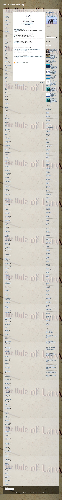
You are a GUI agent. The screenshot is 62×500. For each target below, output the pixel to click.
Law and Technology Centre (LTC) (50, 341)
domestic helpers (7, 239)
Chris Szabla (48, 249)
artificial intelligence (8, 152)
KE (5, 13)
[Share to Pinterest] (26, 55)
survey (6, 465)
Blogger (44, 492)
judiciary (6, 333)
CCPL (5, 53)
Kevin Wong (47, 167)
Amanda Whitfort (48, 115)
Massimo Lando (48, 298)
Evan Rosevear (48, 265)
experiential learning (8, 266)
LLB (5, 88)
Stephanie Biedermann (49, 204)
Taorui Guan (48, 208)
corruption (6, 209)
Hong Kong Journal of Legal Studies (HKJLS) (51, 357)
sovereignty (6, 456)
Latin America (7, 93)
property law (6, 404)
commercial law (7, 183)
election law (6, 243)
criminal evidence (7, 212)
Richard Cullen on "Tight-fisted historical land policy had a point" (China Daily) (53, 77)
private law (6, 401)
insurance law (7, 308)
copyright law (7, 204)
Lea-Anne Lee (48, 168)
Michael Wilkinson (48, 303)
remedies (6, 416)
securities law (7, 436)
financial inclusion (7, 278)
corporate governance (8, 205)
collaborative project (8, 181)
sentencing (6, 439)
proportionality (7, 405)
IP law (5, 80)
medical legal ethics (7, 371)
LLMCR (6, 89)
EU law (6, 69)
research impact (7, 31)
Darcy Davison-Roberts (49, 127)
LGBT (5, 86)
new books (6, 25)
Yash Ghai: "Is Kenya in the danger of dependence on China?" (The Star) (53, 95)
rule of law (6, 434)
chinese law (21, 56)
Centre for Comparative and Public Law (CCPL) (51, 337)
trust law (6, 478)
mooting (6, 377)
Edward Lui (47, 135)
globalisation (7, 291)
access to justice (7, 139)
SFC (5, 114)
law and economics (7, 343)
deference (6, 227)
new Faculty (6, 24)
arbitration (6, 149)
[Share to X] (25, 55)
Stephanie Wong (48, 316)
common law (6, 185)
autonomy (6, 155)
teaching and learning (8, 468)
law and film (6, 345)
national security (7, 23)
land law (6, 338)
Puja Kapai (47, 184)
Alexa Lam (47, 231)
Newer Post (16, 82)
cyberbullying (6, 223)
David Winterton (48, 130)
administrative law (7, 141)
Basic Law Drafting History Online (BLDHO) (51, 368)
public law (6, 412)
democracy (6, 228)
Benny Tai (47, 243)
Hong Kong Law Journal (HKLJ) (50, 349)
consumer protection (8, 199)
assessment (6, 154)
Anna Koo (47, 238)
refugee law (6, 414)
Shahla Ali (47, 193)
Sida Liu (47, 198)
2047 (5, 36)
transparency (6, 477)
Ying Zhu (47, 223)
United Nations (7, 131)
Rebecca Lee (48, 186)
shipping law (6, 447)
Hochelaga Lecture (7, 75)
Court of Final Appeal (8, 65)
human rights (6, 296)
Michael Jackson (48, 175)
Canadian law (7, 59)
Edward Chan (48, 134)
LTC (5, 92)
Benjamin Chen (48, 120)
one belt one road (7, 386)
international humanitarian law (7, 321)
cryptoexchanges (7, 220)
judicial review (7, 331)
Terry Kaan (47, 317)
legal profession (7, 361)
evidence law (6, 264)
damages (6, 224)
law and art (6, 339)
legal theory (6, 363)
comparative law (7, 187)
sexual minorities (7, 444)
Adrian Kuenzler (48, 106)
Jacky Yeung (47, 152)
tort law (6, 470)
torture (6, 472)
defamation (6, 225)
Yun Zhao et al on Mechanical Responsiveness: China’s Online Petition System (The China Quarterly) (53, 66)
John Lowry (47, 279)
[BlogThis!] (24, 55)
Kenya (5, 85)
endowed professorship (8, 249)
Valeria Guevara (48, 212)
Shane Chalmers (48, 194)
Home (29, 82)
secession (6, 435)
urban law (6, 481)
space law (6, 457)
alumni (6, 142)
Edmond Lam (48, 132)
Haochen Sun (16, 52)
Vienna (6, 134)
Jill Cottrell (47, 275)
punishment (6, 413)
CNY (5, 57)
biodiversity (6, 162)
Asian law (6, 44)
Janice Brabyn (48, 271)
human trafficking (7, 298)
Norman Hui (47, 178)
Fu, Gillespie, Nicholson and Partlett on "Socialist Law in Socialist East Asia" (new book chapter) (53, 56)
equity (6, 260)
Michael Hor (48, 173)
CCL (5, 51)
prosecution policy (7, 407)
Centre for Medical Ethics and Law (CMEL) (51, 345)
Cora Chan (47, 123)
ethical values (7, 262)
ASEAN (6, 42)
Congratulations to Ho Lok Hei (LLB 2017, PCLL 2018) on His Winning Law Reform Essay (53, 72)
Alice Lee (47, 112)
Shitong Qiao (48, 197)
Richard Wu (47, 312)
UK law (6, 125)
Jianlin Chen (47, 273)
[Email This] (23, 55)
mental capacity (7, 373)
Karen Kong (47, 284)
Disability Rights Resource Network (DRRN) (51, 361)
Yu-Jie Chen (47, 325)
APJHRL (6, 40)
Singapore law (7, 117)
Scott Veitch (48, 191)
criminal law (6, 214)
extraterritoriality (7, 269)
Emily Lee (47, 136)
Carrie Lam (6, 61)
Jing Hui (47, 158)
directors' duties (7, 232)
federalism (6, 273)
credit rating (6, 210)
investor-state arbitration (7, 327)
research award (7, 28)
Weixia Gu (47, 216)
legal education (7, 359)
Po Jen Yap (47, 183)
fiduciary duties (7, 275)
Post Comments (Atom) (20, 85)
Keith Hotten (48, 287)
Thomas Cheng (48, 209)
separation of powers (8, 440)
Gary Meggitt (48, 143)
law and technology (7, 351)
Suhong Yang (48, 205)
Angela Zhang (48, 235)
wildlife (6, 483)
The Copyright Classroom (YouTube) (51, 372)
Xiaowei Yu (47, 219)
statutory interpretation (7, 464)
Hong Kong (6, 77)
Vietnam (6, 135)
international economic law (8, 319)
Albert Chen (48, 108)
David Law (47, 257)
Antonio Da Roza (48, 242)
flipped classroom (7, 280)
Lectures (6, 95)
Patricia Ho (47, 180)
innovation (6, 303)
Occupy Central (7, 103)
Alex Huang (47, 110)
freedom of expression (8, 283)
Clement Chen (25, 56)
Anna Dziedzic (48, 236)
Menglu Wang (48, 172)
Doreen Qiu (47, 260)
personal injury (7, 392)
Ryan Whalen (48, 187)
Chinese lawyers (7, 62)
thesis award (6, 32)
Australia (6, 46)
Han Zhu (47, 147)
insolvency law (7, 305)
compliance (6, 190)
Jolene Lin (47, 280)
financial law (6, 279)
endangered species (7, 247)
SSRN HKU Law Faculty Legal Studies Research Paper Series (51, 355)
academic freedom (7, 138)
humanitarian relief (7, 299)
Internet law (6, 82)
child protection (7, 167)
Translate (11, 490)
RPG (39, 56)
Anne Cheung (17, 56)
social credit (6, 450)
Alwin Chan (47, 113)
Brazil (5, 50)
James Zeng (47, 154)
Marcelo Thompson (49, 297)
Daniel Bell (47, 126)
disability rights (7, 234)
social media (6, 453)
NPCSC (6, 101)
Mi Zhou (47, 299)
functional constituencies (7, 289)
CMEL (5, 55)
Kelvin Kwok (48, 164)
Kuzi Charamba (48, 290)
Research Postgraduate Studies (50, 333)
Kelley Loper (48, 288)
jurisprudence (7, 334)
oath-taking (6, 384)
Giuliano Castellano (49, 145)
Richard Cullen (48, 310)
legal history (6, 360)
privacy (38, 56)
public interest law (7, 408)
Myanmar (6, 100)
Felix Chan (47, 139)
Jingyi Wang (47, 276)
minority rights (7, 375)
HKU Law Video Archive (49, 332)
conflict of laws (7, 194)
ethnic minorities (7, 263)
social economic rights (8, 451)
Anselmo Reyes (48, 240)
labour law (6, 337)
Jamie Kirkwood (48, 269)
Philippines (6, 107)
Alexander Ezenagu (49, 232)
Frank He (47, 142)
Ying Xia (47, 221)
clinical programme (7, 178)
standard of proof (7, 460)
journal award (7, 21)
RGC (5, 108)
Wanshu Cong (48, 320)
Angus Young (48, 116)
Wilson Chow (48, 217)
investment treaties (7, 324)
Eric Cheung (47, 261)
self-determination (7, 438)
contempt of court (7, 201)
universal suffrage (7, 480)
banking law (6, 157)
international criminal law (8, 316)
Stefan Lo (47, 201)
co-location (6, 180)
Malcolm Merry (48, 295)
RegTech (6, 111)
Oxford (6, 104)
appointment (7, 16)
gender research (7, 290)
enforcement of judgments (7, 252)
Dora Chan (47, 258)
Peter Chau (47, 182)
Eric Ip (47, 138)
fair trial (6, 271)
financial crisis (7, 276)
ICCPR (5, 78)
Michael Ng (47, 176)
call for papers (7, 166)
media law (6, 368)
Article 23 (6, 43)
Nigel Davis (47, 305)
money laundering (7, 376)
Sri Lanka (6, 119)
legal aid (6, 357)
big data (6, 161)
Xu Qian (47, 323)
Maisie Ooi (47, 294)
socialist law (6, 455)
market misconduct (7, 367)
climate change (7, 177)
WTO (5, 137)
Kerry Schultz (18, 62)
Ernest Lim (47, 262)
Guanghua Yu (48, 146)
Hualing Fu (47, 150)
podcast (6, 27)
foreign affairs (7, 282)
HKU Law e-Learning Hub (49, 373)
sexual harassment (7, 443)
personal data (7, 391)
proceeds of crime (7, 403)
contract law (6, 203)
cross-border (6, 217)
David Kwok (47, 128)
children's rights (7, 169)
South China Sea (7, 118)
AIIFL (5, 39)
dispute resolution (7, 237)
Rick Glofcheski (48, 313)
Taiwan (6, 122)
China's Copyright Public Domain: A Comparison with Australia (23, 34)
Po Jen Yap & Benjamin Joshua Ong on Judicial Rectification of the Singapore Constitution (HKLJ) (53, 100)
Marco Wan (47, 171)
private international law (8, 400)
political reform (7, 395)
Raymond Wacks (48, 309)
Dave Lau (47, 255)
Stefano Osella (48, 202)
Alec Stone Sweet (48, 109)
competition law (7, 189)
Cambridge (6, 58)
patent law (6, 389)
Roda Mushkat (48, 314)
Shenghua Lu (48, 195)
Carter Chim (47, 247)
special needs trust (7, 459)
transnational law (7, 476)
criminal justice (7, 213)
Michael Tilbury (48, 302)
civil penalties (7, 174)
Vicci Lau (47, 213)
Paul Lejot (47, 306)
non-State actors (7, 383)
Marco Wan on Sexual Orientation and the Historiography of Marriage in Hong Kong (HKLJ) (53, 89)
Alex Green (47, 228)
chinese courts (7, 170)
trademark (6, 474)
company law (7, 186)
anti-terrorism (7, 148)
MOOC (6, 97)
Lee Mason (47, 291)
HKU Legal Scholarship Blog (13, 4)
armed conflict (7, 150)
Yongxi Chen (15, 41)
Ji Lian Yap (47, 272)
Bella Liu (47, 119)
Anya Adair (47, 117)
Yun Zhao (47, 224)
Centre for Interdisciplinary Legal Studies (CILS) (50, 348)
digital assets (7, 231)
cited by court (7, 17)
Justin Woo (47, 283)
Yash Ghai (47, 324)
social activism (7, 448)
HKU (5, 73)
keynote (6, 335)
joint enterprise (7, 328)
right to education (7, 427)
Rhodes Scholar (7, 112)
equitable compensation (7, 259)
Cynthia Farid (48, 251)
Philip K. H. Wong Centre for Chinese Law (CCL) (51, 343)
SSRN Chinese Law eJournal (50, 353)
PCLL (5, 106)
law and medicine (7, 348)
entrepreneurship (7, 254)
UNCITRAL (6, 126)
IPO (5, 81)
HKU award (6, 12)
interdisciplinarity (7, 312)
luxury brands (7, 364)
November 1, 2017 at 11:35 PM (24, 62)
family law (6, 272)
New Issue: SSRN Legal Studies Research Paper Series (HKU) (52, 61)
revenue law (6, 425)
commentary (6, 20)
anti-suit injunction (7, 146)
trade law (6, 473)
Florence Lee (48, 141)
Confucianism (7, 64)
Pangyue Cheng (48, 179)
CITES (5, 54)
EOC (5, 67)
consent (6, 195)
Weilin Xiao (47, 215)
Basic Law (6, 47)
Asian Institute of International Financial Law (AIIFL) (50, 339)
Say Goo (47, 190)
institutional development (7, 307)
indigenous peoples (7, 302)
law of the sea (7, 353)
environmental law (7, 255)
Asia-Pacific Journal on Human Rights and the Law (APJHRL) (51, 351)
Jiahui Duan (47, 157)
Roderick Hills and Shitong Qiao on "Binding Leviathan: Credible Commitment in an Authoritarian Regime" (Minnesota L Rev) (51, 83)
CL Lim (47, 245)
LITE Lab (47, 369)
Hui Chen (47, 268)
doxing (6, 241)
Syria (5, 121)
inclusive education (7, 300)
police (6, 393)
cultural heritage (7, 221)
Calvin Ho (47, 246)
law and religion (7, 350)
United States (7, 133)
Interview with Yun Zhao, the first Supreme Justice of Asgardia (53, 50)
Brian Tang (47, 121)
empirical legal (7, 244)
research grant (7, 29)
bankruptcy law (7, 158)
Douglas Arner (48, 131)
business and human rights (7, 165)
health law (6, 295)
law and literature (7, 347)
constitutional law (7, 197)
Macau (6, 99)
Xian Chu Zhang (48, 321)
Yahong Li (15, 35)
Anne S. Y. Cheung (16, 42)
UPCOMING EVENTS (49, 329)
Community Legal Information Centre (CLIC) (51, 366)
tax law (6, 467)
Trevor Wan (47, 210)
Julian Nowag (48, 161)
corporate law (7, 208)
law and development (8, 341)
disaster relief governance (7, 236)
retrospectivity (7, 424)
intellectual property (34, 56)
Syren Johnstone (16, 30)
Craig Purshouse (48, 124)
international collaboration (7, 314)
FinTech (6, 70)
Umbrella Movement (8, 129)
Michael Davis (48, 301)
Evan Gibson (48, 264)
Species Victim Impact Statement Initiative (51, 376)
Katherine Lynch (48, 286)
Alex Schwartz (48, 229)
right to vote (6, 432)
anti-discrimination (7, 145)
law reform (6, 355)
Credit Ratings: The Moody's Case (19, 29)
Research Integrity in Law (49, 335)
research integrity (7, 423)
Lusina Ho (47, 169)
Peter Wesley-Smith (49, 308)
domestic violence (7, 240)
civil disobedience (7, 173)
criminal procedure (7, 216)
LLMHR (6, 91)
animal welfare (7, 144)
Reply (16, 65)
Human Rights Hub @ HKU (49, 359)
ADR (5, 38)
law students (7, 356)
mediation (6, 370)
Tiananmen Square (7, 123)
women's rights (7, 484)
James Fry (47, 153)
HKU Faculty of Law (49, 331)
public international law (7, 410)
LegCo (5, 96)
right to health (7, 428)
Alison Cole (47, 234)
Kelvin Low (47, 165)
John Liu (47, 160)
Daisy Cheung (48, 253)
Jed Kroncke (48, 156)
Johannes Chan (48, 277)
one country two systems (7, 388)
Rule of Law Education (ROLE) (50, 371)
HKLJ (5, 71)
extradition (6, 268)
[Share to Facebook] (26, 55)
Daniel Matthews (48, 254)
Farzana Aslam (48, 266)
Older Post (42, 82)
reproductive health (7, 417)
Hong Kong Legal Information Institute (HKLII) (51, 363)
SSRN (41, 56)
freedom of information (6, 286)
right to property (7, 431)
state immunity (7, 462)
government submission (6, 294)
